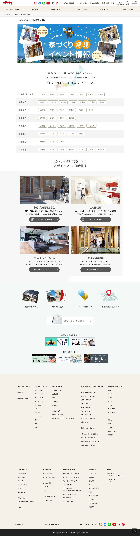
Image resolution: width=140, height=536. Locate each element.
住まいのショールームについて (44, 269)
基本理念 (91, 477)
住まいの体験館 (67, 484)
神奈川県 (53, 102)
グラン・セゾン (39, 394)
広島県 (71, 134)
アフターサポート (23, 498)
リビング (110, 401)
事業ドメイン (93, 492)
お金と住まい (84, 403)
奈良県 (62, 126)
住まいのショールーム (69, 494)
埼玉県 (63, 102)
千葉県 (73, 102)
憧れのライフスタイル (87, 418)
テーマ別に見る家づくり (115, 386)
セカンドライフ (112, 412)
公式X (19, 488)
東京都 (42, 102)
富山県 (71, 110)
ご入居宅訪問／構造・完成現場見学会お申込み (72, 489)
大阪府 (42, 126)
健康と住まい (84, 407)
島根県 (52, 134)
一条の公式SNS (22, 470)
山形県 (90, 94)
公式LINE (20, 481)
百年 (36, 420)
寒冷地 (110, 420)
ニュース (20, 507)
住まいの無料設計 (68, 501)
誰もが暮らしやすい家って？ (89, 441)
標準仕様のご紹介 (23, 398)
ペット (110, 416)
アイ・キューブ (39, 401)
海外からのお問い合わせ (70, 481)
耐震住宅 (110, 435)
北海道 (42, 94)
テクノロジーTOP (57, 390)
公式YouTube (21, 484)
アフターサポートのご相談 (71, 477)
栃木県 (82, 102)
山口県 (81, 134)
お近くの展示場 (68, 3)
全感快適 (55, 394)
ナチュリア (38, 405)
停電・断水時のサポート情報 (26, 502)
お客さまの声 (105, 9)
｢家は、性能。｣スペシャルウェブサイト (114, 474)
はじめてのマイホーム (87, 396)
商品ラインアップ (58, 9)
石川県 (81, 110)
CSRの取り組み (93, 503)
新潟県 (62, 110)
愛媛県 (62, 141)
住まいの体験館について (95, 269)
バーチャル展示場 (48, 477)
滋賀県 (71, 126)
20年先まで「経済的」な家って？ (90, 438)
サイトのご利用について (87, 524)
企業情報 (91, 470)
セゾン (37, 409)
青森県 (52, 94)
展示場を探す (47, 470)
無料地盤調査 (67, 498)
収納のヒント (84, 411)
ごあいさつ (92, 473)
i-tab (44, 490)
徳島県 (42, 141)
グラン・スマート (40, 390)
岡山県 (62, 134)
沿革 (90, 484)
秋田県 (81, 94)
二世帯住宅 (111, 409)
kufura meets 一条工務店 (88, 434)
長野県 (52, 110)
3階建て (37, 427)
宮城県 (71, 94)
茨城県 (92, 102)
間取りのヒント (85, 415)
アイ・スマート (39, 397)
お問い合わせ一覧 (68, 470)
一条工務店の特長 (12, 9)
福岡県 (42, 149)
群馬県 (102, 102)
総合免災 (55, 401)
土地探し (110, 427)
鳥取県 (42, 134)
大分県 (62, 149)
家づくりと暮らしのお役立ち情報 (90, 386)
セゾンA (37, 412)
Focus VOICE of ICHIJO (59, 415)
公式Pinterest (21, 492)
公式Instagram (22, 473)
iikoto (45, 487)
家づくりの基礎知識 (86, 392)
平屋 (36, 424)
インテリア (111, 397)
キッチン (110, 394)
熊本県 (81, 149)
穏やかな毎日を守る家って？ (89, 445)
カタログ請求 (95, 3)
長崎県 (71, 149)
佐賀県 (52, 149)
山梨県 (42, 110)
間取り (110, 424)
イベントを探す (82, 3)
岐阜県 (62, 118)
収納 (109, 390)
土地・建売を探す (108, 3)
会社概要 (91, 481)
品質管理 (91, 499)
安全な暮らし (84, 422)
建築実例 (35, 9)
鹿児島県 (101, 149)
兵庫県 (81, 126)
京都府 (52, 126)
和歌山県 (91, 126)
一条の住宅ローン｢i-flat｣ (112, 480)
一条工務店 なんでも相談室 (71, 473)
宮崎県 (90, 149)
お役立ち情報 (128, 9)
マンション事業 (93, 496)
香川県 (52, 141)
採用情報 (91, 507)
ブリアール (38, 416)
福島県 (100, 94)
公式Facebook (22, 477)
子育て (110, 405)
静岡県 (42, 118)
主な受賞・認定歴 (94, 488)
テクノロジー (81, 9)
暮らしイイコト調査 (86, 428)
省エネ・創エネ (112, 431)
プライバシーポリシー (50, 524)
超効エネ (55, 397)
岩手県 (62, 94)
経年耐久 (55, 405)
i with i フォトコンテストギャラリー (63, 418)
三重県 (71, 118)
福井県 (90, 110)
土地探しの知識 (85, 400)
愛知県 (52, 118)
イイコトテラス (47, 500)
